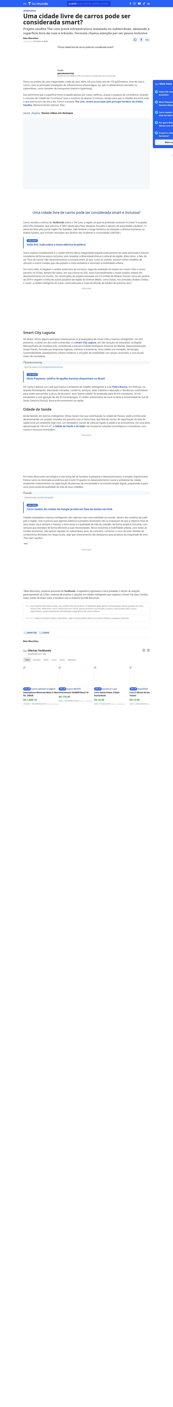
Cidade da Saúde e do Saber (70, 426)
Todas (27, 660)
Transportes (29, 11)
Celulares (37, 660)
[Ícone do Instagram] (134, 3)
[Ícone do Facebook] (130, 3)
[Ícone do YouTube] (139, 4)
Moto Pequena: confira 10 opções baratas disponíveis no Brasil (66, 378)
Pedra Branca (119, 386)
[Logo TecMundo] (38, 3)
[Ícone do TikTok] (144, 3)
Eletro (46, 660)
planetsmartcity (65, 73)
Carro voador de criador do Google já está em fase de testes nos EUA (69, 509)
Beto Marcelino (31, 38)
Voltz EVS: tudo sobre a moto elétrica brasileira (56, 244)
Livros (54, 660)
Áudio (62, 660)
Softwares (72, 660)
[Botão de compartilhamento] (135, 39)
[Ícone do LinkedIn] (148, 3)
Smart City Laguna (85, 342)
